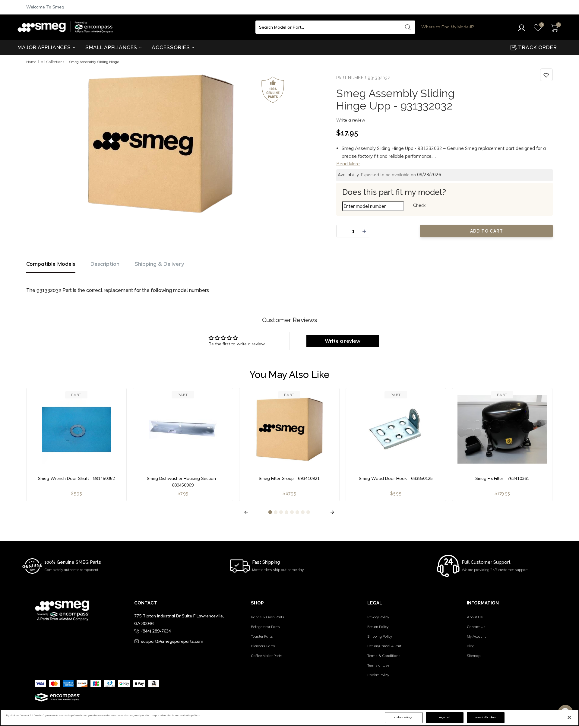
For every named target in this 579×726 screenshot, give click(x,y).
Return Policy (377, 626)
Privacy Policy (378, 617)
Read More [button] (348, 163)
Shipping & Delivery (159, 263)
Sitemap (473, 655)
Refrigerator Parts (265, 626)
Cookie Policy (378, 675)
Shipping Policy (379, 636)
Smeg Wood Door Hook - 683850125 (396, 478)
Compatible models (50, 263)
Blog (470, 646)
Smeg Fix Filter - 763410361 (502, 478)
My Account (476, 636)
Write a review (350, 120)
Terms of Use (378, 665)
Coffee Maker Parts (266, 655)
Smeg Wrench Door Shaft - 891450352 (76, 478)
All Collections (53, 61)
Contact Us (476, 626)
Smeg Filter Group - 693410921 (289, 478)
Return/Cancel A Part (384, 646)
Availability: (349, 174)
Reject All (444, 717)
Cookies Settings (403, 717)
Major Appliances (44, 47)
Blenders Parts (263, 646)
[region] (289, 718)
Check (419, 205)
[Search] (407, 27)
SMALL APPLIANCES (112, 47)
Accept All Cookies (485, 717)
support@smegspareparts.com (172, 641)
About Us (475, 617)
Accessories (171, 47)
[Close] (569, 717)
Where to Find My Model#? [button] (447, 27)
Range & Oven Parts (267, 617)
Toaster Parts (262, 636)
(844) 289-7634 (156, 631)
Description (104, 263)
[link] (546, 74)
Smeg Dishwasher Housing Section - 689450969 (183, 482)
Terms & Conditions (383, 655)
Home (31, 61)
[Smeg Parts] (66, 27)
